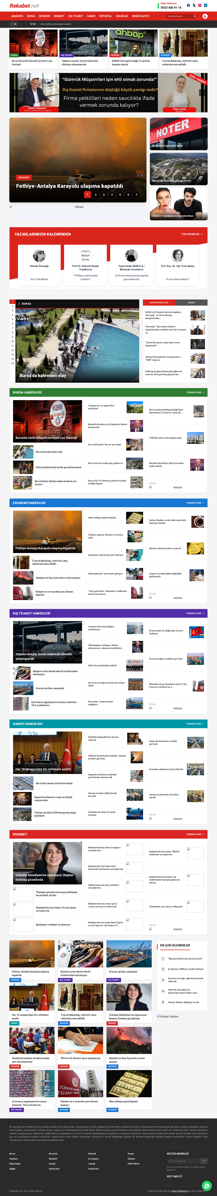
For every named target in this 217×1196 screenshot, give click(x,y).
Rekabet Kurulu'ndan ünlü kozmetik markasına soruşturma (105, 867)
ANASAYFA (17, 16)
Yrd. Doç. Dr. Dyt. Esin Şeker (177, 266)
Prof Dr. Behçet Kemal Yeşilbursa (85, 268)
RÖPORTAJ (105, 16)
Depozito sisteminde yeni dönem (105, 555)
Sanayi (52, 1163)
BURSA (31, 16)
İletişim (131, 1158)
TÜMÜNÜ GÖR (193, 392)
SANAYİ (91, 16)
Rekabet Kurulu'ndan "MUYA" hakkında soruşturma (164, 853)
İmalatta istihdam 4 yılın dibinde (166, 769)
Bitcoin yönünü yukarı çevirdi (165, 548)
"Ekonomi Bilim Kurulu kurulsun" (185, 958)
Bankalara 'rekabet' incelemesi (53, 924)
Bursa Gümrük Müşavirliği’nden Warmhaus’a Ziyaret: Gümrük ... (166, 411)
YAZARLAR (122, 16)
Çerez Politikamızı (179, 1191)
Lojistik (91, 1163)
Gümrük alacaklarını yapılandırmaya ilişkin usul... (183, 991)
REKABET (59, 16)
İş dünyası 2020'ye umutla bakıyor (186, 969)
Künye (131, 1153)
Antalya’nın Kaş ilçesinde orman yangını (58, 577)
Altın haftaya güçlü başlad (102, 517)
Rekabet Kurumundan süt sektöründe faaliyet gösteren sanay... (164, 880)
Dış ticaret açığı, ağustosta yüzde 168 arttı (185, 980)
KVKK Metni (133, 1163)
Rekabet (53, 1158)
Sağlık (12, 1168)
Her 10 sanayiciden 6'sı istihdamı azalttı (43, 769)
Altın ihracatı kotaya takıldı (102, 665)
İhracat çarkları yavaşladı (50, 688)
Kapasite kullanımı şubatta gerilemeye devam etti (102, 776)
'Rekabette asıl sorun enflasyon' (166, 906)
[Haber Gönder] (207, 1186)
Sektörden (54, 1168)
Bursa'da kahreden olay (43, 375)
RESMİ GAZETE (140, 16)
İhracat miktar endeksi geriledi (165, 659)
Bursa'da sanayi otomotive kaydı (54, 783)
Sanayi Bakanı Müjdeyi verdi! (183, 1002)
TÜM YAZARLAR (190, 234)
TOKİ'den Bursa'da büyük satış (165, 438)
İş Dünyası (93, 1158)
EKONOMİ (44, 16)
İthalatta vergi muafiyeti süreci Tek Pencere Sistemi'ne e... (167, 685)
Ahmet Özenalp (39, 266)
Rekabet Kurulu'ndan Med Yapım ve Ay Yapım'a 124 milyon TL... (105, 924)
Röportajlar (15, 1163)
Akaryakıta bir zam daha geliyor (105, 573)
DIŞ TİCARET (75, 16)
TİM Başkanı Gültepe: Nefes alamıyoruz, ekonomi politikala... (106, 646)
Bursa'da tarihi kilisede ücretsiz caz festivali (46, 438)
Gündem (13, 1158)
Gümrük (92, 1153)
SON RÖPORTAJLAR (159, 303)
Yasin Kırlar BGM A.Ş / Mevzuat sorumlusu (131, 268)
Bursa (12, 1153)
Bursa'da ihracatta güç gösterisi (105, 463)
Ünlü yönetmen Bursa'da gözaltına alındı (58, 467)
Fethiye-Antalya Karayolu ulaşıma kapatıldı (69, 186)
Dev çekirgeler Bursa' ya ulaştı (104, 444)
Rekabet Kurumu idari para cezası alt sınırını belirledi (102, 905)
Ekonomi (53, 1153)
